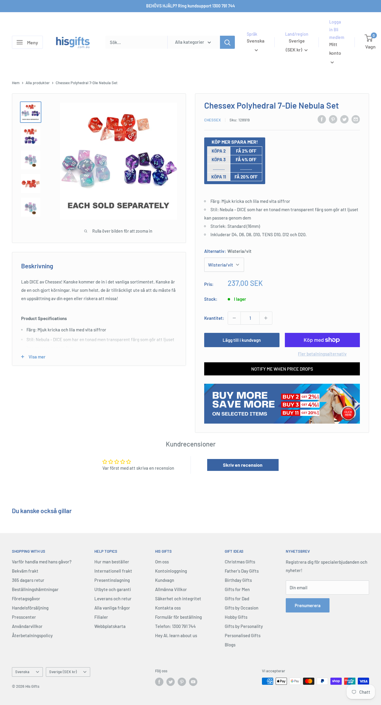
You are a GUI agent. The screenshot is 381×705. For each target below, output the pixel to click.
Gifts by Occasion (241, 607)
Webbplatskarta (110, 626)
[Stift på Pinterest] (333, 119)
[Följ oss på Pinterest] (182, 682)
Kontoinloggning (171, 571)
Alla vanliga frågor (112, 607)
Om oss (162, 561)
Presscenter (24, 617)
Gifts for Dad (237, 598)
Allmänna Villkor (171, 589)
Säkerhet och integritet (178, 598)
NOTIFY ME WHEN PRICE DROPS (282, 369)
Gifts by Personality (244, 626)
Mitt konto (335, 48)
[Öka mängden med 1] (266, 318)
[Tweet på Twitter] (344, 119)
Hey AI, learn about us (176, 635)
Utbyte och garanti (112, 589)
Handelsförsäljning (30, 607)
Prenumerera (308, 605)
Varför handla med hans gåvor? (41, 561)
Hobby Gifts (236, 617)
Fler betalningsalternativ (322, 353)
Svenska (22, 671)
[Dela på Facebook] (322, 119)
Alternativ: (228, 251)
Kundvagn (164, 580)
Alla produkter (38, 82)
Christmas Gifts (240, 561)
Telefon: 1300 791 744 (175, 626)
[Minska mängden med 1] (234, 318)
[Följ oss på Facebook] (159, 682)
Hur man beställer (111, 561)
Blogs (230, 644)
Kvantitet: (214, 318)
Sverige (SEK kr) (63, 671)
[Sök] (227, 42)
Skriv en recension (243, 465)
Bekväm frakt (25, 571)
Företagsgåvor (26, 598)
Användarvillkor (27, 626)
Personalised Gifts (242, 635)
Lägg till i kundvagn (242, 340)
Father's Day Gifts (242, 571)
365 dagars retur (28, 580)
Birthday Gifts (238, 580)
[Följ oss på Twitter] (170, 682)
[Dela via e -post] (356, 119)
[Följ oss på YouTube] (193, 682)
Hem (16, 82)
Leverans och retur (113, 598)
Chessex (212, 119)
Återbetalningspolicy (32, 635)
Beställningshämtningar (35, 589)
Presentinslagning (112, 580)
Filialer (101, 617)
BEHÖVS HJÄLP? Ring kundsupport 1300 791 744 (190, 5)
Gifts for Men (237, 589)
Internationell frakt (113, 571)
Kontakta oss (168, 607)
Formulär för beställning (178, 617)
